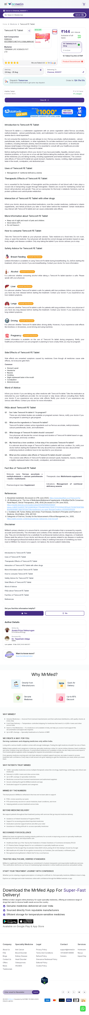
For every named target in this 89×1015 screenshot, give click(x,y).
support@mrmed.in (67, 950)
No (66, 613)
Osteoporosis (20, 963)
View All (43, 100)
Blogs (5, 956)
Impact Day (82, 956)
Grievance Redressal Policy (46, 959)
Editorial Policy (41, 963)
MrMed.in (11, 999)
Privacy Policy (41, 950)
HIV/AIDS (18, 966)
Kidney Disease (21, 956)
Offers (5, 963)
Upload (77, 15)
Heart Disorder (21, 959)
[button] (5, 4)
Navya (80, 953)
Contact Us (7, 959)
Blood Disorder (21, 953)
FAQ (4, 953)
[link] (5, 24)
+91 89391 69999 (67, 953)
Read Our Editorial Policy (24, 656)
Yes (25, 613)
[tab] (54, 31)
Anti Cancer (19, 950)
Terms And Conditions (44, 953)
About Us (6, 950)
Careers (63, 956)
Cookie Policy (41, 966)
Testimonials (7, 969)
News (5, 966)
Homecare (82, 950)
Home (5, 24)
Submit (35, 992)
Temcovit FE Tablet (27, 24)
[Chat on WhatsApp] (82, 1009)
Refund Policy (41, 956)
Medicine (13, 24)
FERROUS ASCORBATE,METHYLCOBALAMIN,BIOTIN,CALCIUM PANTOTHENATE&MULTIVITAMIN (24, 40)
